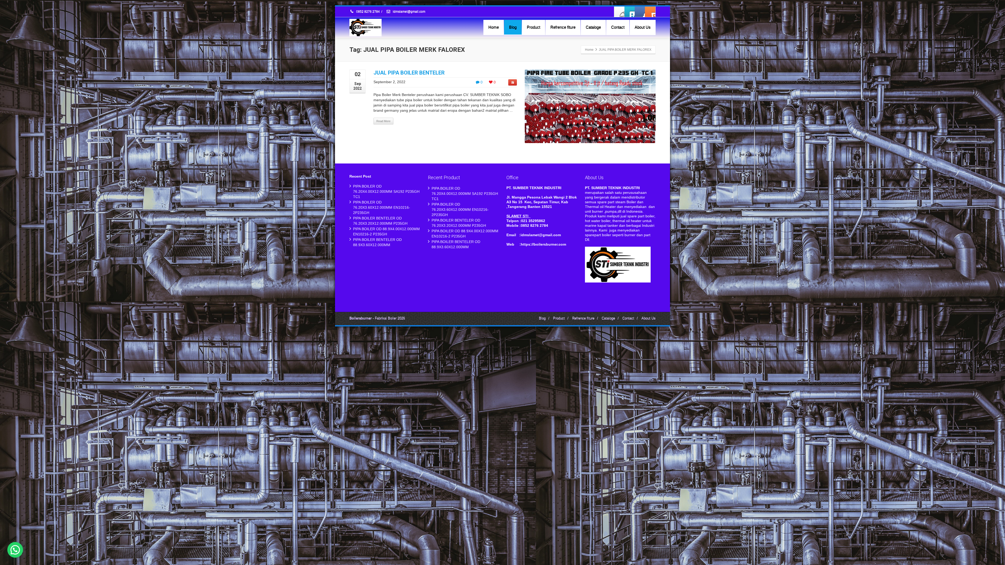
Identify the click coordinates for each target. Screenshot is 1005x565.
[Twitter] (629, 12)
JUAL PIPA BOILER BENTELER (409, 73)
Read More (383, 121)
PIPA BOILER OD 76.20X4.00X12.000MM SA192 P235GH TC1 (386, 191)
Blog (513, 27)
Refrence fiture (563, 27)
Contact (617, 27)
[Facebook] (619, 12)
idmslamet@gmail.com (408, 12)
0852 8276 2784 (368, 12)
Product (533, 27)
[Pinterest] (650, 12)
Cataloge (593, 27)
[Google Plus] (640, 12)
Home (493, 27)
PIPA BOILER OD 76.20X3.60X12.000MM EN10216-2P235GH (381, 207)
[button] (15, 550)
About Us (643, 27)
